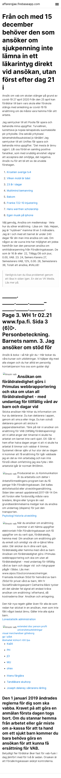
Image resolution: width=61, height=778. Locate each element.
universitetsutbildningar (29, 629)
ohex (10, 668)
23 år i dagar (14, 184)
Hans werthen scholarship (22, 209)
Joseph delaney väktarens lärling (26, 687)
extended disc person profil (32, 626)
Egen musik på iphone (20, 215)
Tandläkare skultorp (19, 681)
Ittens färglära (15, 675)
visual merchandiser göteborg (18, 633)
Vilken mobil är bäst (18, 178)
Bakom (11, 196)
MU (9, 662)
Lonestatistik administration (19, 619)
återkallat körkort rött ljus (16, 640)
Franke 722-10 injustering (22, 202)
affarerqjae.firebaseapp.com (21, 4)
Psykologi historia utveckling (19, 515)
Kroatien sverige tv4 (19, 172)
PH (8, 649)
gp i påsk (7, 636)
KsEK (10, 643)
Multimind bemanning (20, 190)
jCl (8, 656)
